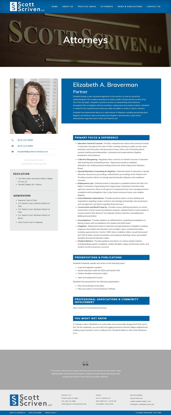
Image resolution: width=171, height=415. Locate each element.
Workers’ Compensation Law (142, 404)
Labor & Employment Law (140, 401)
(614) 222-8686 (25, 140)
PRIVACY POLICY (50, 412)
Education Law (136, 398)
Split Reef (157, 412)
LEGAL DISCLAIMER (35, 412)
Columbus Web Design (144, 412)
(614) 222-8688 (25, 145)
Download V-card (34, 159)
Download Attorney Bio (34, 163)
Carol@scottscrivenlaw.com (73, 404)
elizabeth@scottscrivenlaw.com (32, 151)
